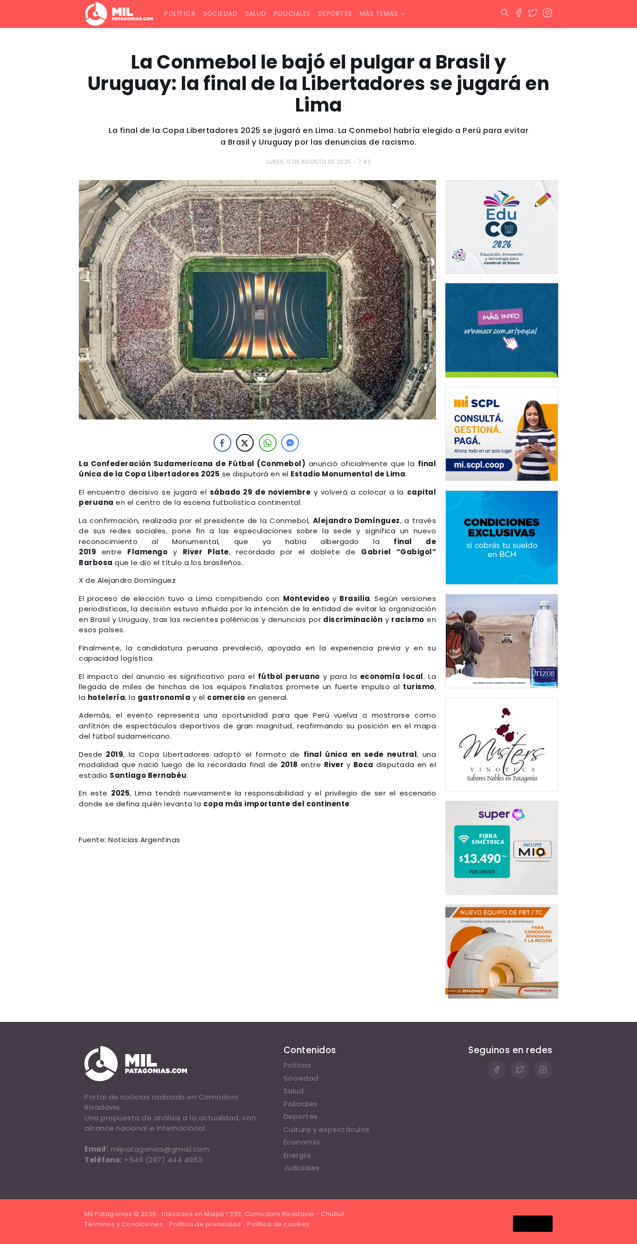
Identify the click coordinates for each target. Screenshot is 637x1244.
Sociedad (220, 13)
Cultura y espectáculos (327, 1129)
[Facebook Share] (222, 443)
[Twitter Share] (245, 443)
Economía (302, 1142)
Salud (255, 13)
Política (179, 13)
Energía (297, 1155)
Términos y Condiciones (123, 1224)
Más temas (379, 13)
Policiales (292, 13)
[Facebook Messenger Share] (290, 443)
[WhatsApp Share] (268, 443)
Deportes (335, 13)
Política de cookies (278, 1224)
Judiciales (302, 1168)
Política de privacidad (205, 1224)
